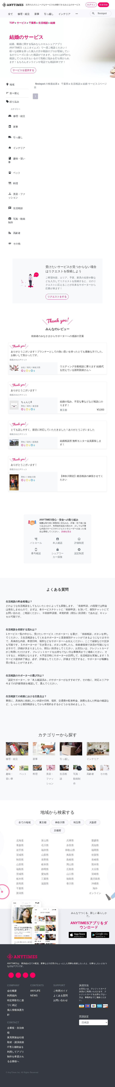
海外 (95, 888)
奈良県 (70, 845)
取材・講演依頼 (15, 1042)
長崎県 (95, 859)
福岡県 (95, 850)
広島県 (70, 869)
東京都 (42, 822)
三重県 (45, 878)
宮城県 (20, 855)
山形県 (20, 864)
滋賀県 (45, 883)
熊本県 (95, 864)
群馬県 (20, 883)
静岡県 (45, 869)
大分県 (95, 869)
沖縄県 (95, 883)
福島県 (20, 869)
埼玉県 (77, 822)
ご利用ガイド (60, 991)
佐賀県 (95, 855)
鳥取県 (70, 855)
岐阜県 (45, 864)
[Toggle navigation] (111, 4)
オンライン (95, 893)
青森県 (20, 845)
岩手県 (20, 850)
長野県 (45, 859)
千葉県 (20, 888)
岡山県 (70, 864)
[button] (36, 541)
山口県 (70, 874)
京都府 (57, 830)
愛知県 (45, 874)
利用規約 (12, 995)
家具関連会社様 (15, 1037)
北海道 (20, 840)
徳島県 (70, 878)
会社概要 (12, 991)
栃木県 (20, 878)
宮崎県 (95, 874)
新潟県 (20, 893)
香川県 (70, 883)
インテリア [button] (64, 14)
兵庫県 (70, 840)
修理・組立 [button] (24, 14)
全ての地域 (25, 822)
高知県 (95, 845)
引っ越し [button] (49, 14)
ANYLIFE (35, 991)
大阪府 (92, 822)
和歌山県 (70, 850)
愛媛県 (95, 840)
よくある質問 (60, 995)
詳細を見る (66, 531)
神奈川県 (60, 822)
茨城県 (20, 874)
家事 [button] (36, 14)
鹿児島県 (95, 878)
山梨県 (45, 855)
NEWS (34, 995)
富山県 (45, 840)
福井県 (45, 850)
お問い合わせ (60, 1000)
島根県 (70, 859)
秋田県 (20, 859)
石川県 (45, 845)
